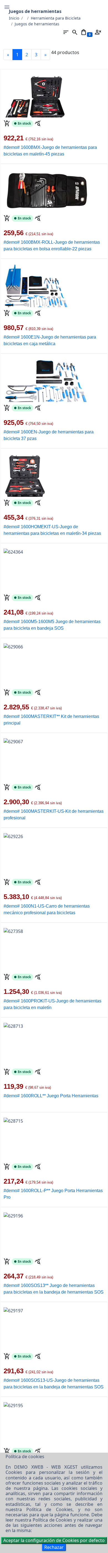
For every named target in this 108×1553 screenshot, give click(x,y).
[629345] (35, 95)
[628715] (13, 1118)
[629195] (13, 1402)
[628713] (13, 1023)
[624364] (13, 549)
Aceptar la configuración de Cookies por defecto (54, 1540)
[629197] (13, 1308)
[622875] (46, 380)
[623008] (36, 285)
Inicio (14, 18)
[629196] (13, 1213)
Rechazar (54, 1547)
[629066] (13, 644)
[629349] (48, 188)
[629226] (13, 833)
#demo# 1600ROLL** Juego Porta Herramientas (51, 1095)
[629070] (25, 475)
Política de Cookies (49, 1509)
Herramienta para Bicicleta (56, 18)
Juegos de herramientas (37, 23)
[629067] (13, 739)
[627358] (13, 928)
